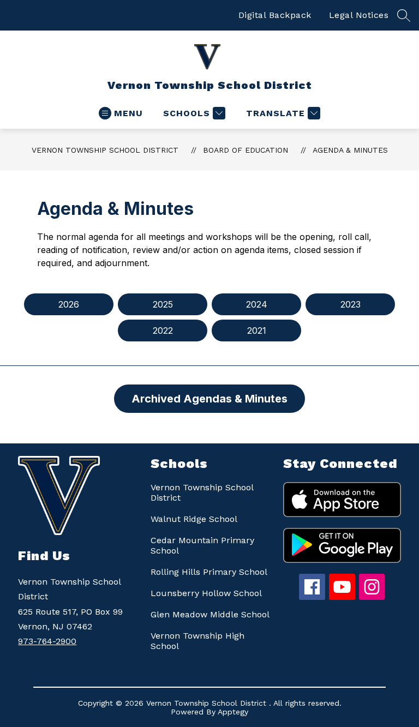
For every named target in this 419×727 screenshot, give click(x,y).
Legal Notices (359, 15)
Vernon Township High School (197, 640)
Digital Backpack (275, 15)
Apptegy (233, 711)
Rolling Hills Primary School (209, 572)
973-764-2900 (47, 641)
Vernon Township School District (105, 150)
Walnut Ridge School (194, 519)
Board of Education (245, 150)
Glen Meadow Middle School (210, 614)
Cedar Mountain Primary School (202, 545)
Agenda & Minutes (350, 150)
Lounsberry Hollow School (206, 593)
